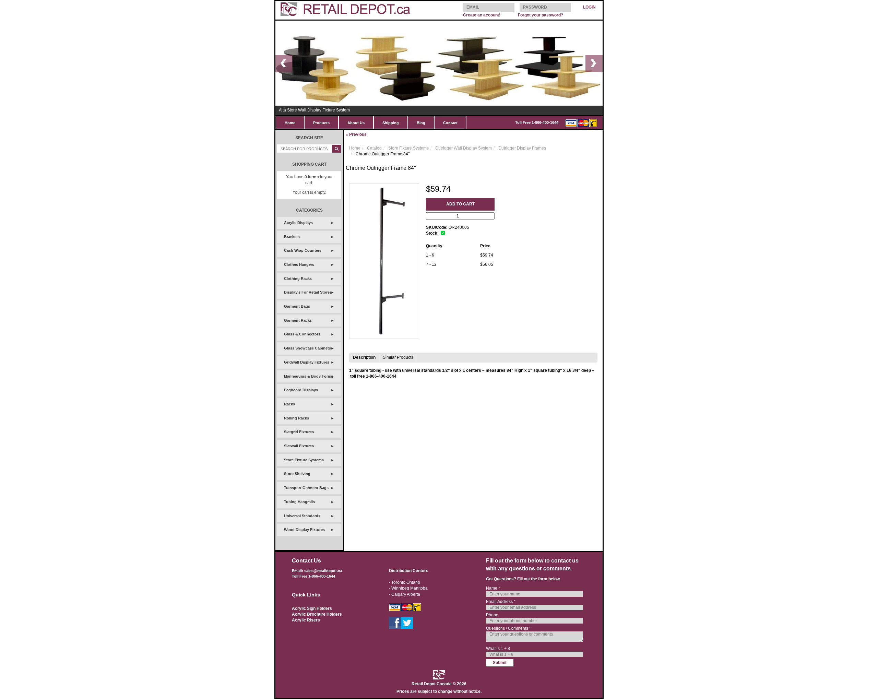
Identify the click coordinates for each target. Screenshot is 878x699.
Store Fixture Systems (304, 460)
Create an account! (481, 15)
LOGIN (589, 7)
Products (321, 123)
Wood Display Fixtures (304, 530)
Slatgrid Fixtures (299, 432)
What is (498, 648)
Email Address (500, 601)
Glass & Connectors (302, 334)
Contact (450, 123)
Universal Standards (302, 516)
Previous (356, 134)
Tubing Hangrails (299, 502)
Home (290, 123)
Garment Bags (297, 306)
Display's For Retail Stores (308, 292)
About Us (356, 123)
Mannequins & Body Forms (308, 376)
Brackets (292, 237)
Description (364, 357)
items (312, 177)
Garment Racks (298, 320)
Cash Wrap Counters (302, 250)
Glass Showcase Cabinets (307, 348)
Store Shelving (297, 474)
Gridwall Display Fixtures (306, 362)
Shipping (390, 123)
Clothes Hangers (299, 264)
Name (493, 588)
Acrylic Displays (298, 223)
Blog (421, 123)
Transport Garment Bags (306, 488)
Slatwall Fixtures (299, 446)
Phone (492, 615)
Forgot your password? (540, 15)
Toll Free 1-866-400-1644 (536, 122)
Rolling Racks (296, 418)
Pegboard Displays (301, 390)
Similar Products (398, 357)
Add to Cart (460, 204)
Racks (289, 404)
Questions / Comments (508, 628)
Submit (500, 662)
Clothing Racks (298, 278)
